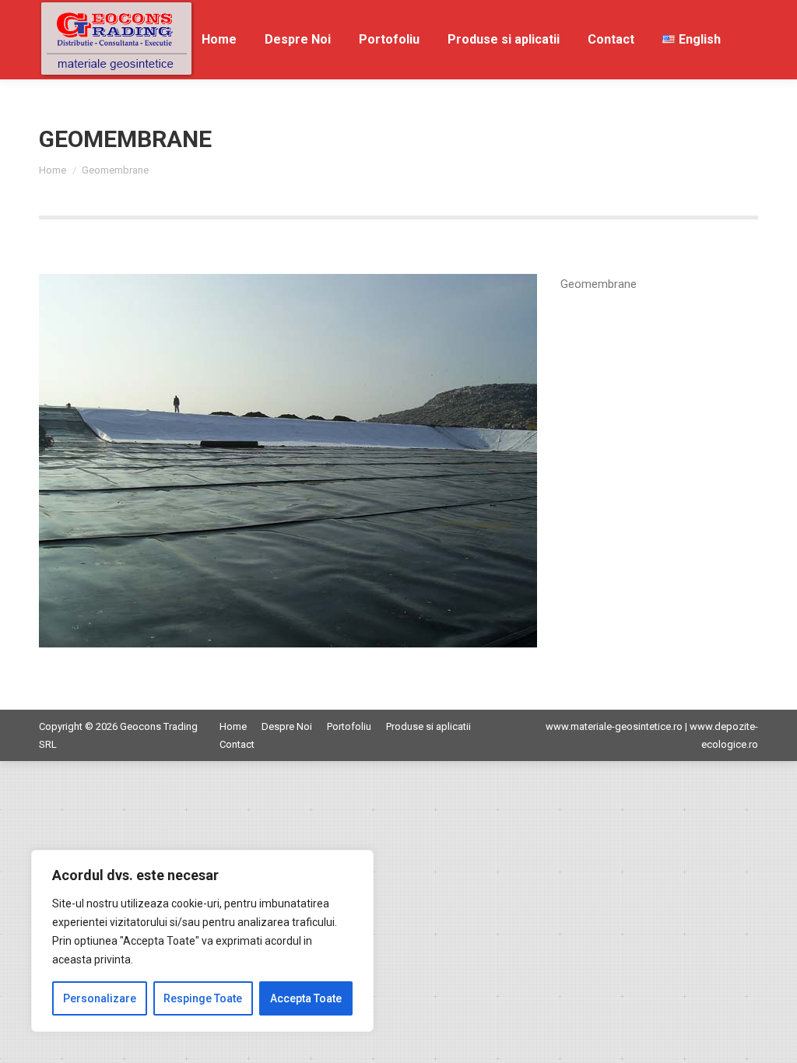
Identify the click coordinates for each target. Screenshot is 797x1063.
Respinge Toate (202, 998)
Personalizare (99, 998)
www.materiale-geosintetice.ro (614, 726)
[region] (202, 941)
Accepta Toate (306, 998)
